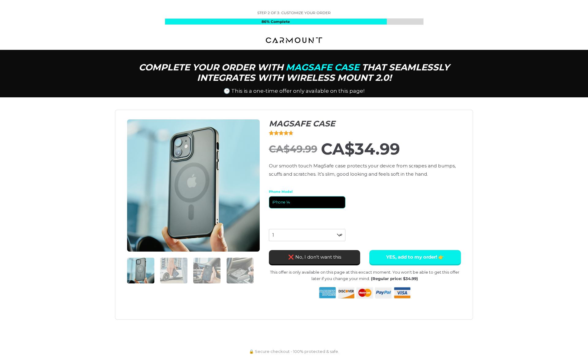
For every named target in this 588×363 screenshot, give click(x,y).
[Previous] (137, 184)
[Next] (249, 184)
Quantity (278, 225)
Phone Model (280, 191)
